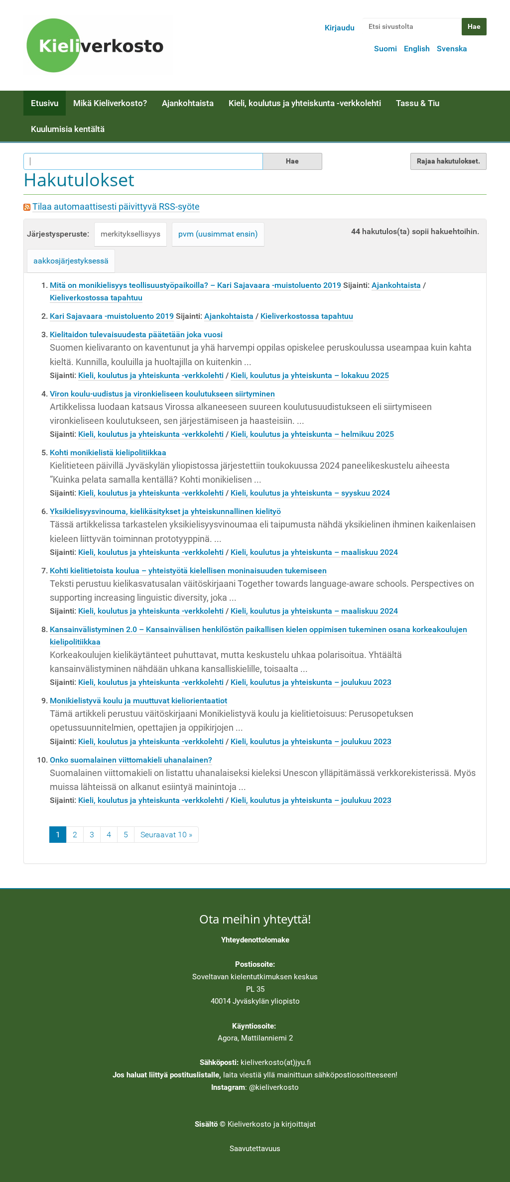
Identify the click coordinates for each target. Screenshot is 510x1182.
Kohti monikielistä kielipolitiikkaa (108, 452)
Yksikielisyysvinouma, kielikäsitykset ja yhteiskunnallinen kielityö (165, 511)
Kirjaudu (340, 27)
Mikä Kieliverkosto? (110, 103)
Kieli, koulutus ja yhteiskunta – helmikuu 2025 (312, 434)
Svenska (452, 48)
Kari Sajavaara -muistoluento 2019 (112, 316)
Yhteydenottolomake (255, 939)
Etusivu (44, 103)
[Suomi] (98, 45)
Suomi (385, 48)
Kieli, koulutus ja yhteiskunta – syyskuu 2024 (310, 493)
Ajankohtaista (188, 103)
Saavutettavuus (255, 1148)
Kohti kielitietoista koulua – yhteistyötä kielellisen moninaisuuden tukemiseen (188, 570)
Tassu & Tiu (417, 103)
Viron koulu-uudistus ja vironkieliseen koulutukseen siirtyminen (162, 393)
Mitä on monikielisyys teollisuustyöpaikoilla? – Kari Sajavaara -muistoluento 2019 (195, 285)
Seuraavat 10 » (166, 834)
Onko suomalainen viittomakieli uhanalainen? (131, 760)
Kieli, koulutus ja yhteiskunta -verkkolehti (305, 103)
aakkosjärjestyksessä (71, 260)
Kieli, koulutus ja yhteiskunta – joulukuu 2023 (311, 682)
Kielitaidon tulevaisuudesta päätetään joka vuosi (136, 334)
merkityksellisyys (130, 234)
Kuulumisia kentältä (68, 129)
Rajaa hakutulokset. (448, 161)
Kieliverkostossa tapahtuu (96, 297)
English (417, 48)
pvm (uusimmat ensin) (218, 234)
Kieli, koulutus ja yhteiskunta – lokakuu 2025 (310, 375)
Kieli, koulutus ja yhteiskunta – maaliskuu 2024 (314, 552)
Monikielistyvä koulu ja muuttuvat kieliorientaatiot (138, 700)
